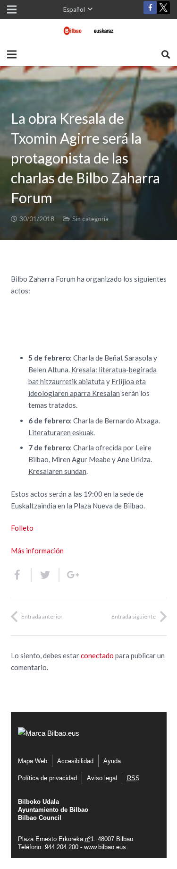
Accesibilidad (75, 761)
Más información (37, 550)
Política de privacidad (47, 778)
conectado (97, 655)
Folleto (22, 528)
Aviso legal (102, 778)
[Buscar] (166, 54)
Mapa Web (32, 761)
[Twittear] (45, 575)
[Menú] (11, 54)
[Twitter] (163, 9)
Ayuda (112, 761)
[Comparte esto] (21, 575)
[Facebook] (150, 7)
